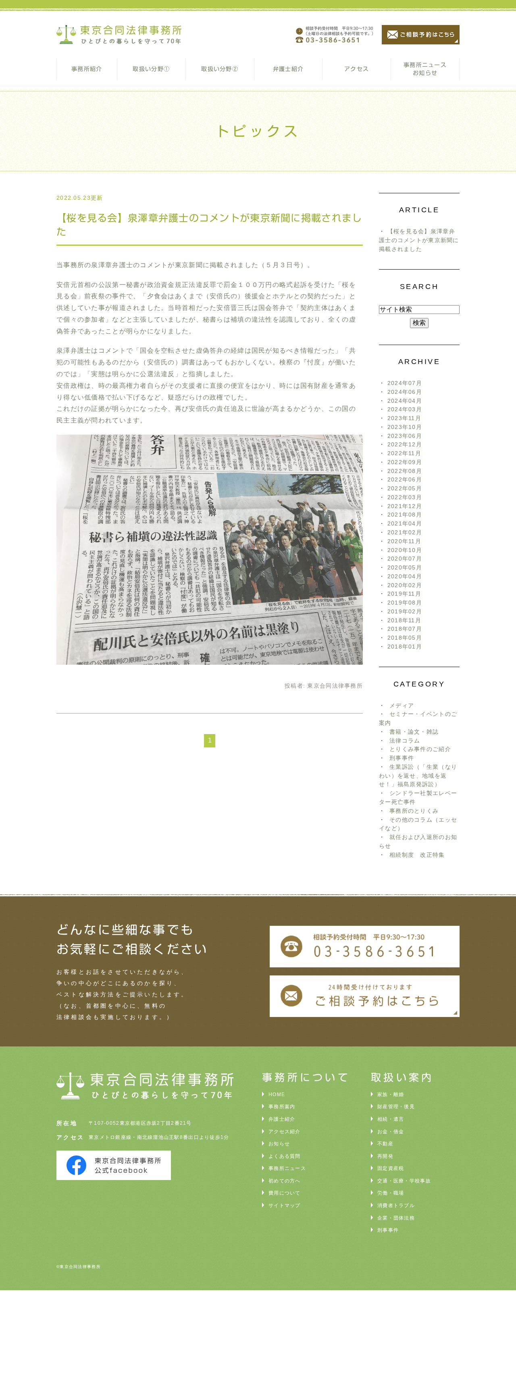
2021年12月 (404, 506)
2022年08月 (404, 471)
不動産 (385, 1144)
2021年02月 (404, 532)
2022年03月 (404, 497)
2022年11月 (404, 453)
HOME (276, 1094)
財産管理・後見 (396, 1106)
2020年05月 (404, 568)
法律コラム (404, 741)
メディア (401, 706)
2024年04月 (404, 401)
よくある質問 (284, 1156)
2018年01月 (404, 647)
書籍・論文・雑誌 (414, 732)
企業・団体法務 (396, 1218)
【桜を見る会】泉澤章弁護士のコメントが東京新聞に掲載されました (419, 240)
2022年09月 (404, 462)
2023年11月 (404, 418)
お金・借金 (390, 1131)
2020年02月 (404, 585)
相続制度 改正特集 (417, 855)
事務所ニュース (287, 1168)
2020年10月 (404, 550)
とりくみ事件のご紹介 (420, 749)
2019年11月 (404, 594)
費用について (284, 1193)
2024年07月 (404, 383)
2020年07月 (404, 559)
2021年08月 (404, 515)
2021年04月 (404, 524)
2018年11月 (404, 620)
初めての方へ (284, 1181)
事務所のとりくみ (414, 811)
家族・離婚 (390, 1094)
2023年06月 (404, 436)
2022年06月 (404, 480)
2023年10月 (404, 427)
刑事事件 (401, 758)
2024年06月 (404, 392)
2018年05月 (404, 638)
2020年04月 (404, 576)
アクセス (356, 69)
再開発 (385, 1156)
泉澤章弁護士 (112, 265)
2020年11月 (404, 541)
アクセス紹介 (284, 1131)
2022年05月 (404, 488)
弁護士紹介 (288, 69)
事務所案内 (281, 1106)
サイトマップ (284, 1205)
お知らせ (279, 1144)
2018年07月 (404, 629)
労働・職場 (390, 1193)
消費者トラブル (396, 1205)
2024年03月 (404, 409)
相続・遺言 (390, 1119)
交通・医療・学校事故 (404, 1181)
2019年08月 (404, 603)
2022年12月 (404, 445)
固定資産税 (390, 1168)
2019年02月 (404, 612)
